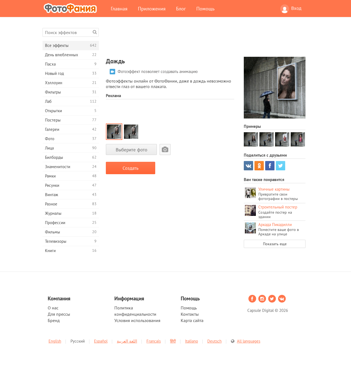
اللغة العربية (127, 341)
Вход (296, 8)
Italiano (191, 341)
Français (153, 341)
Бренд (54, 320)
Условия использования (137, 320)
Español (100, 341)
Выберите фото (131, 149)
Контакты (190, 314)
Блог (181, 8)
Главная (119, 8)
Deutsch (214, 341)
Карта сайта (192, 320)
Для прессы (59, 314)
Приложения (152, 8)
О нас (53, 307)
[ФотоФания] (71, 8)
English (55, 341)
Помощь (205, 8)
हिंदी (173, 341)
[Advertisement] (205, 40)
